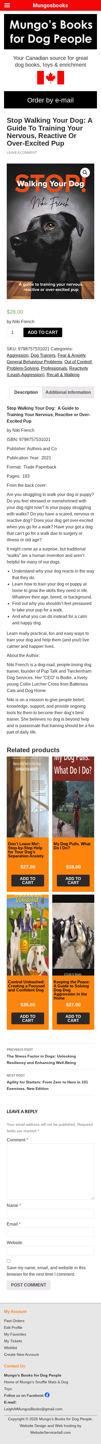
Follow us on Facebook (24, 1395)
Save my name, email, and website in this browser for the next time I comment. (46, 1271)
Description (26, 392)
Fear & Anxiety (71, 355)
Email (13, 1224)
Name (14, 1205)
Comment (17, 1140)
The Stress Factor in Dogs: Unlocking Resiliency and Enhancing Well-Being (41, 1056)
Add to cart (43, 332)
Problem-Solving (23, 368)
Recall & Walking (63, 374)
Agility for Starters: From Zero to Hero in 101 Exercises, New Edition (47, 1082)
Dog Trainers (43, 355)
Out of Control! (78, 362)
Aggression (18, 355)
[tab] (26, 392)
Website (14, 1242)
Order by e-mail (50, 100)
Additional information (68, 392)
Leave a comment (22, 153)
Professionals (54, 368)
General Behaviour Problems (34, 362)
